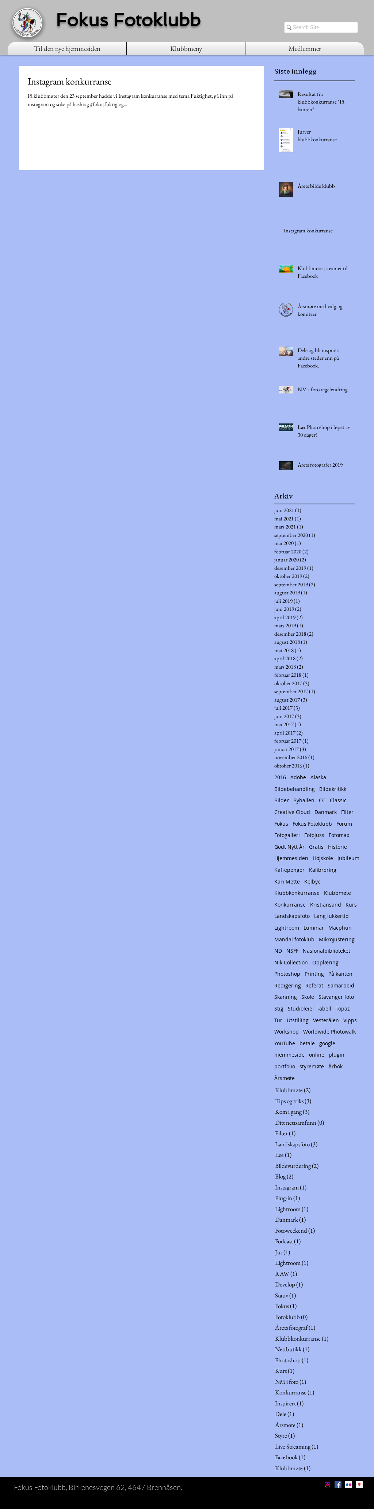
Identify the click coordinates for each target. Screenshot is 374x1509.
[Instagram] (327, 1484)
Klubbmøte (337, 892)
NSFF (292, 950)
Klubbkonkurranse (297, 892)
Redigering (287, 985)
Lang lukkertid (331, 915)
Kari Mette (287, 881)
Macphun (340, 927)
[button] (186, 48)
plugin (336, 1054)
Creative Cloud (292, 811)
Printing (314, 973)
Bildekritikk (332, 788)
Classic (338, 800)
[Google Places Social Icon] (359, 1484)
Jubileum (348, 858)
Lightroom (286, 927)
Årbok (335, 1066)
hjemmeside (289, 1054)
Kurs (351, 904)
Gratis (316, 846)
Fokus (281, 823)
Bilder (281, 800)
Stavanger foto (336, 996)
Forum (344, 823)
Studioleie (300, 1008)
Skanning (285, 996)
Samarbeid (341, 985)
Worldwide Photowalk (329, 1031)
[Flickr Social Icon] (348, 1484)
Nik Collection (291, 962)
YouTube (284, 1043)
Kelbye (312, 881)
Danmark (325, 811)
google (327, 1043)
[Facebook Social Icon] (338, 1484)
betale (307, 1043)
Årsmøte (284, 1078)
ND (278, 950)
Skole (307, 996)
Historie (337, 846)
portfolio (284, 1066)
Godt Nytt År (289, 846)
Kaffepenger (289, 869)
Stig (278, 1008)
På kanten (340, 973)
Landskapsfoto (292, 915)
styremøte (311, 1066)
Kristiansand (325, 904)
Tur (278, 1020)
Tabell (324, 1008)
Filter (347, 811)
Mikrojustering (337, 939)
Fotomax (339, 835)
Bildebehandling (294, 788)
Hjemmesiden (291, 858)
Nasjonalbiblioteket (326, 950)
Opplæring (325, 962)
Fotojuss (314, 835)
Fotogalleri (287, 835)
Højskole (323, 858)
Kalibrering (322, 869)
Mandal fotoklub (294, 939)
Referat (314, 985)
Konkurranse (290, 904)
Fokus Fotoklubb (312, 823)
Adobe (298, 777)
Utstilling (298, 1020)
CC (322, 800)
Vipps (350, 1020)
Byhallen (303, 800)
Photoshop (287, 973)
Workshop (286, 1031)
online (316, 1054)
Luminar (314, 927)
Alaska (318, 777)
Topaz (343, 1008)
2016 (280, 777)
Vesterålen (326, 1020)
